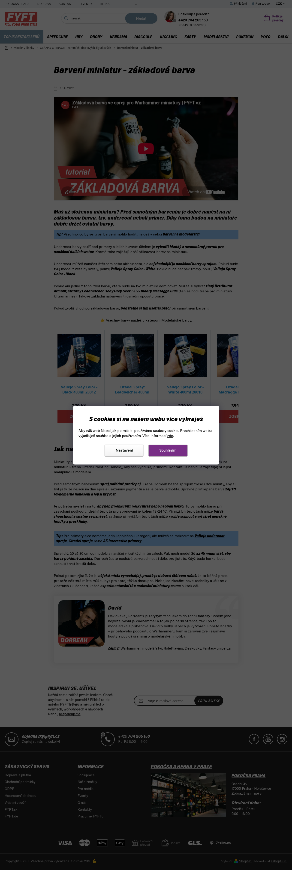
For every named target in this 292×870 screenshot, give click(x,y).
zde (170, 436)
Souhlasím (168, 450)
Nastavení (124, 450)
